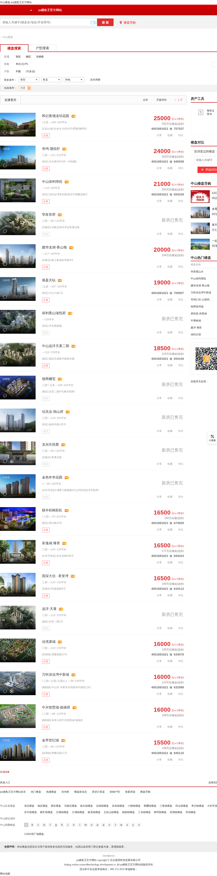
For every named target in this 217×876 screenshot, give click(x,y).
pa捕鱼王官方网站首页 (13, 791)
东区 (18, 56)
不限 (18, 71)
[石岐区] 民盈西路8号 (54, 588)
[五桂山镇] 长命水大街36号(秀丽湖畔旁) (64, 128)
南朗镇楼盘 (128, 812)
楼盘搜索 (14, 48)
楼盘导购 (130, 22)
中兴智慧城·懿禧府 (56, 707)
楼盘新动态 (80, 791)
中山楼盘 (8, 37)
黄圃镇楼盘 (150, 805)
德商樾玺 (49, 379)
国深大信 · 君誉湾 (55, 576)
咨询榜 (65, 791)
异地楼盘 (191, 812)
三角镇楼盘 (166, 805)
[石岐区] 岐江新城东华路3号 (57, 260)
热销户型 (115, 791)
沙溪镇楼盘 (62, 812)
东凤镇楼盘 (118, 805)
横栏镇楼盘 (46, 812)
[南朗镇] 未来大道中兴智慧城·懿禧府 (62, 720)
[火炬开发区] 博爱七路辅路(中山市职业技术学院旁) (70, 490)
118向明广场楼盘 (34, 834)
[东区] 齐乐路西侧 (52, 325)
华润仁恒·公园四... (201, 299)
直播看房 (10, 100)
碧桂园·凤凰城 (199, 313)
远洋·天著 (49, 609)
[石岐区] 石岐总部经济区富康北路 (60, 227)
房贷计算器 (98, 791)
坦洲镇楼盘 (176, 812)
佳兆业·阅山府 (52, 411)
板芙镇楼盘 (94, 812)
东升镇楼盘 (30, 812)
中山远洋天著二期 (55, 346)
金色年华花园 (52, 477)
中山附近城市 (7, 818)
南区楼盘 (43, 805)
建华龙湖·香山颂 (54, 247)
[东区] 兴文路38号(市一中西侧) (59, 161)
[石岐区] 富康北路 (52, 457)
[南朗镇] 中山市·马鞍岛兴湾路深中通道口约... (67, 687)
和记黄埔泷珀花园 (55, 116)
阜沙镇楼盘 (197, 805)
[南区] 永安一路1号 (52, 621)
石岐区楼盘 (70, 805)
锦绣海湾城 (197, 306)
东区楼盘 (29, 805)
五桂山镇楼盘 (111, 812)
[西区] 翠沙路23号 (52, 523)
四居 (22, 87)
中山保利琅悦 (52, 181)
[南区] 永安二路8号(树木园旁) (58, 391)
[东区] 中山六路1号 (52, 293)
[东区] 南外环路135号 (54, 424)
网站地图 (5, 873)
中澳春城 (196, 320)
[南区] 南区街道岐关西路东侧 (58, 358)
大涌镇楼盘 (78, 812)
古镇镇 (40, 56)
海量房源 (130, 791)
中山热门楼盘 (201, 257)
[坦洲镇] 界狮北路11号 (54, 753)
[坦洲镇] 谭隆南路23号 (54, 654)
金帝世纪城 (50, 740)
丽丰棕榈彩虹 (52, 510)
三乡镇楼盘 (144, 812)
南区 (28, 56)
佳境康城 (49, 641)
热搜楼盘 (51, 791)
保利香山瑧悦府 (54, 313)
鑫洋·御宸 (196, 327)
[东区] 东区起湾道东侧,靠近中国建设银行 (65, 194)
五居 (45, 122)
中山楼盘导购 (201, 183)
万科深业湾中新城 (55, 674)
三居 (44, 155)
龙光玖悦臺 (50, 444)
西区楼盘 (56, 805)
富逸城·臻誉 (51, 543)
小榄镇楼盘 (134, 805)
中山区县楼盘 (7, 805)
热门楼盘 (36, 791)
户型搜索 (42, 48)
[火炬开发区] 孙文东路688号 (58, 555)
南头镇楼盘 (86, 805)
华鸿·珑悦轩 (51, 149)
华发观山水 (197, 271)
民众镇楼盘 (181, 805)
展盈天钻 (49, 280)
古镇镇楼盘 (102, 805)
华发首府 (49, 214)
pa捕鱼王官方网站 (50, 10)
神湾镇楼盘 (160, 812)
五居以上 (62, 680)
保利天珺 (196, 334)
